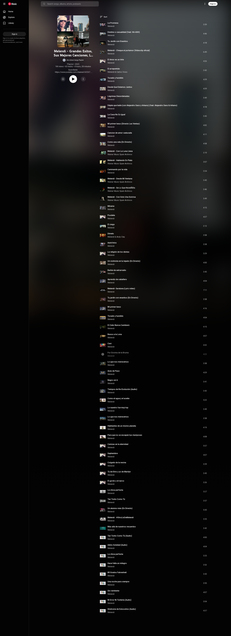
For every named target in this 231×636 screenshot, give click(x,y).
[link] (14, 11)
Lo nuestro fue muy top (118, 407)
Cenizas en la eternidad (118, 444)
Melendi (111, 26)
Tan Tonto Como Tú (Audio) (120, 536)
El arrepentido (114, 69)
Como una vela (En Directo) (120, 142)
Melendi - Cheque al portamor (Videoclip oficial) (129, 50)
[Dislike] (191, 24)
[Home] (12, 3)
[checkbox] (205, 24)
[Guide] (4, 3)
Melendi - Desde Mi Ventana (120, 178)
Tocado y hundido (115, 78)
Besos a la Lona (115, 334)
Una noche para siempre (118, 581)
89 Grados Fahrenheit (117, 572)
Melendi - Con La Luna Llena (120, 151)
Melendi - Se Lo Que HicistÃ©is (121, 188)
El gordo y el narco (116, 481)
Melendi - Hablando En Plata (120, 160)
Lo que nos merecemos (118, 362)
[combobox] (73, 3)
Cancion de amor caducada (120, 133)
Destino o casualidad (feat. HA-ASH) (124, 32)
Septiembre (113, 453)
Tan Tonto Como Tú (116, 499)
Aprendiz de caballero (117, 279)
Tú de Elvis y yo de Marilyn (119, 472)
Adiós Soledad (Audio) (117, 545)
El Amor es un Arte (116, 59)
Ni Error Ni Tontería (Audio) (119, 600)
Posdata (111, 215)
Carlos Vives (122, 72)
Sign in (213, 4)
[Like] (187, 24)
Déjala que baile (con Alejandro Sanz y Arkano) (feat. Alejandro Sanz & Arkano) (142, 105)
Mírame (111, 206)
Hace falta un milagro (117, 563)
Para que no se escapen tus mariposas (125, 435)
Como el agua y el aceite (118, 398)
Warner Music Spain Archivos (120, 154)
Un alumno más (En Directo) (120, 508)
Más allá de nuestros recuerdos (122, 527)
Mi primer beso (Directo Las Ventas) (124, 124)
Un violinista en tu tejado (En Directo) (124, 261)
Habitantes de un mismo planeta (122, 426)
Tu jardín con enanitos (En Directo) (123, 298)
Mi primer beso (114, 307)
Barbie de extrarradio (117, 270)
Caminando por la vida (117, 169)
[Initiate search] (44, 4)
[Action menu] (83, 79)
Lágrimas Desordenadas (118, 96)
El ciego (111, 224)
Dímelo (111, 233)
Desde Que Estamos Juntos (120, 87)
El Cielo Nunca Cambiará (118, 325)
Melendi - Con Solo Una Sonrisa (122, 197)
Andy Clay (121, 237)
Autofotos (112, 243)
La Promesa (113, 23)
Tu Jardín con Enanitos (118, 41)
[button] (73, 60)
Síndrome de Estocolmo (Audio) (122, 609)
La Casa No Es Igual (116, 114)
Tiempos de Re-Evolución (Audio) (122, 389)
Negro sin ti (113, 380)
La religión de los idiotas (118, 252)
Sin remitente (113, 591)
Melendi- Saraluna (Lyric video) (121, 288)
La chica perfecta (115, 490)
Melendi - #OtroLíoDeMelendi (121, 517)
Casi (110, 343)
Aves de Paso (114, 371)
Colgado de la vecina (117, 462)
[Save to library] (63, 79)
